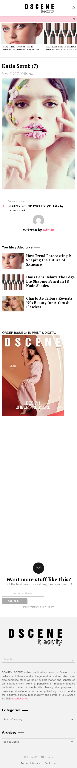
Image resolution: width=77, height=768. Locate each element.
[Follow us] (73, 19)
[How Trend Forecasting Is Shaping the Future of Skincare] (22, 33)
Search (71, 660)
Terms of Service (30, 763)
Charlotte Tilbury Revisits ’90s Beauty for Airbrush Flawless (49, 302)
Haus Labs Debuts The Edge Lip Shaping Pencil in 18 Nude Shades (50, 281)
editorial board (19, 698)
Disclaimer (50, 763)
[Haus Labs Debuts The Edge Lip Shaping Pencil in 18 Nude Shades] (13, 282)
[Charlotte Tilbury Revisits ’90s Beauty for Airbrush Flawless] (13, 303)
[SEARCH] (73, 8)
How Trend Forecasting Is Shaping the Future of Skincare (21, 48)
